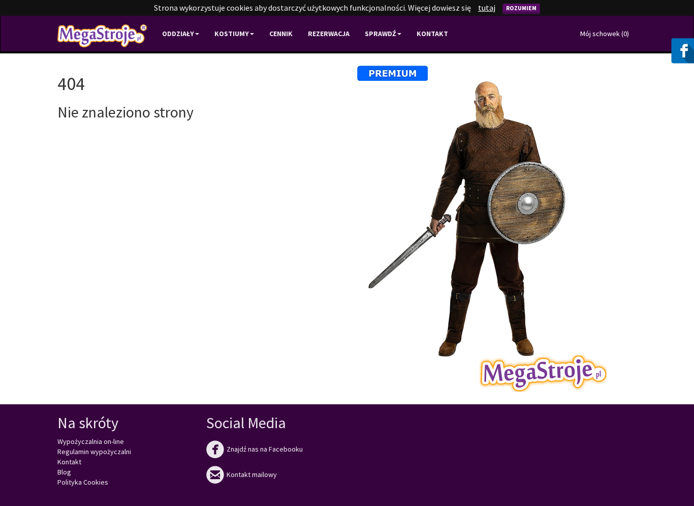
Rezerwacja (329, 33)
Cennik (281, 33)
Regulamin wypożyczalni (94, 451)
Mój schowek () (604, 33)
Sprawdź (380, 33)
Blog (64, 472)
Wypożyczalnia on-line (90, 441)
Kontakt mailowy (241, 474)
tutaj (486, 8)
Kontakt (432, 33)
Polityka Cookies (82, 482)
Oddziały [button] (178, 33)
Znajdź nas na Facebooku (254, 449)
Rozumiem (521, 8)
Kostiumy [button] (231, 33)
